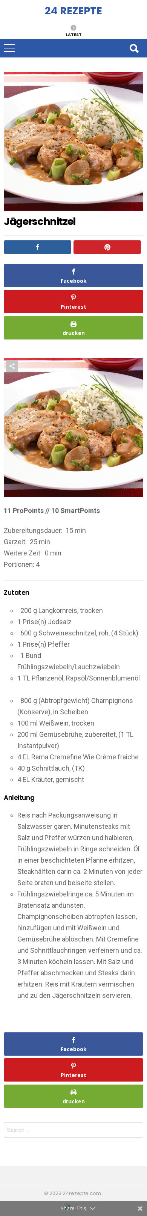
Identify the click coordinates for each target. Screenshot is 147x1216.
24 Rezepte (73, 11)
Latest (74, 34)
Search (133, 48)
